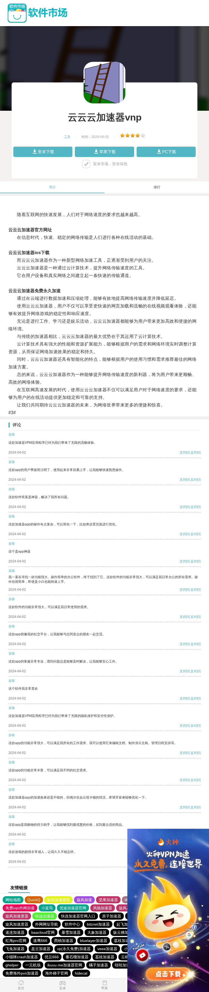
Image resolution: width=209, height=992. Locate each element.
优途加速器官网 (73, 908)
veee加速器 (107, 949)
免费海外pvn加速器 (21, 973)
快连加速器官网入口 (78, 916)
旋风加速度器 (58, 900)
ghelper (12, 965)
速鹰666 (40, 940)
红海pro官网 (15, 940)
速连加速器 (14, 932)
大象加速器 (96, 932)
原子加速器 (111, 916)
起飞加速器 (126, 924)
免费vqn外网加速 (20, 908)
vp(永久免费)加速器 (74, 949)
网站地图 (13, 900)
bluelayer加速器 (93, 940)
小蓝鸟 (47, 908)
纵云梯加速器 (124, 932)
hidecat (81, 973)
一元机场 (33, 965)
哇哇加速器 (124, 965)
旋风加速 (84, 900)
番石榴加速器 (77, 957)
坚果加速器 (108, 900)
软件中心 (72, 924)
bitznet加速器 (98, 924)
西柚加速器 (63, 940)
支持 (183, 452)
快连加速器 (44, 916)
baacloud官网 (43, 932)
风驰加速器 (102, 908)
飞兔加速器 (14, 949)
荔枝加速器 (123, 940)
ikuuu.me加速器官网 (64, 965)
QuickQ (33, 900)
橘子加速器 (98, 965)
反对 (193, 452)
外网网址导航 (46, 924)
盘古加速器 (40, 949)
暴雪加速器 (71, 932)
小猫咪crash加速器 (21, 957)
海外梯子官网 (56, 973)
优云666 (52, 957)
